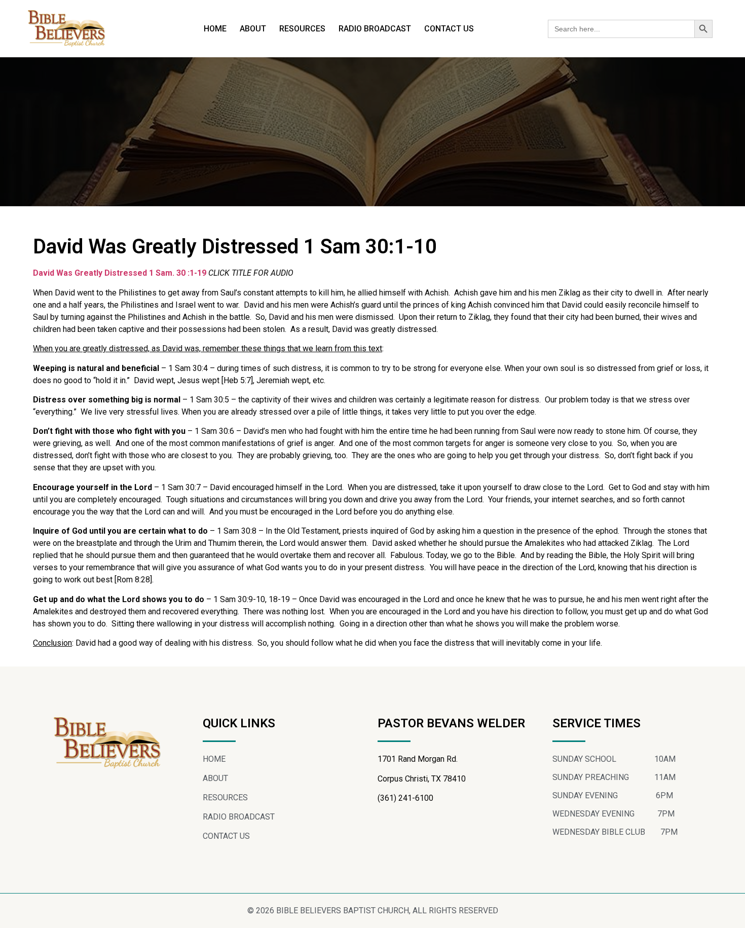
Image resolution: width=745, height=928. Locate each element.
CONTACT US (449, 28)
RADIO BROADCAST (375, 28)
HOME (215, 28)
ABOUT (253, 28)
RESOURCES (302, 28)
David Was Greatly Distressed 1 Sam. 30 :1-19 (119, 273)
